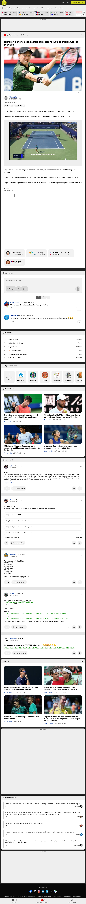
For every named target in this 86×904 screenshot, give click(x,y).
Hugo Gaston (17, 261)
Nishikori (21, 106)
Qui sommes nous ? (9, 896)
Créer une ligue (9, 378)
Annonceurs (19, 896)
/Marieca (13, 638)
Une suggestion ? (77, 896)
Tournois (36, 8)
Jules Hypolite (48, 451)
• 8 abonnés (21, 315)
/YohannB (13, 554)
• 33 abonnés (23, 302)
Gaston (7, 106)
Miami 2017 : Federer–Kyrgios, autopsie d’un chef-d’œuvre (21, 718)
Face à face (59, 8)
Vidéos (43, 8)
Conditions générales (29, 896)
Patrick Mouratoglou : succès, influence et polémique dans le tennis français (21, 689)
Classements (26, 8)
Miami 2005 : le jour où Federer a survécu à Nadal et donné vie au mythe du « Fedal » (61, 689)
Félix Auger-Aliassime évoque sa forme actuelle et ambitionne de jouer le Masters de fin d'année (22, 448)
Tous (81, 15)
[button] (68, 2)
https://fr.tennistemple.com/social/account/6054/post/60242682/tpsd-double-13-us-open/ (36, 618)
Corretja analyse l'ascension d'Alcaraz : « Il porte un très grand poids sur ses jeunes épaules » (21, 417)
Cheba (12, 594)
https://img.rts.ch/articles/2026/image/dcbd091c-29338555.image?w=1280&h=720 (39, 647)
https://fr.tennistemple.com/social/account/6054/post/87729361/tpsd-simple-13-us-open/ (35, 613)
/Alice (12, 500)
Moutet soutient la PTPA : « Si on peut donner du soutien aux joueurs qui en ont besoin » (62, 416)
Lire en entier (9, 483)
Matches (17, 8)
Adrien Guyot (48, 723)
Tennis (14, 902)
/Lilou (11, 466)
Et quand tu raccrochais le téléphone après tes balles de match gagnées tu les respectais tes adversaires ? (40, 832)
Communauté (71, 902)
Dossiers (50, 8)
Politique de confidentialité (44, 896)
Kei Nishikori (17, 252)
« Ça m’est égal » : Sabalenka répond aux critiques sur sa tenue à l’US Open (60, 447)
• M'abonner (31, 302)
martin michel (14, 302)
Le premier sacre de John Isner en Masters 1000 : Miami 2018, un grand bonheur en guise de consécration (62, 719)
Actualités (8, 8)
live (79, 12)
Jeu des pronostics (43, 902)
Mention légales (57, 896)
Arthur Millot (13, 97)
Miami (14, 106)
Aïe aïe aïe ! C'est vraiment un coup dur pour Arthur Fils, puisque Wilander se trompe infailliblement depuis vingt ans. (43, 803)
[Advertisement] (43, 25)
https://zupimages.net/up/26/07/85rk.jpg (18, 602)
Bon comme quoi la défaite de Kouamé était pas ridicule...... (24, 823)
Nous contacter (67, 896)
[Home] (2, 8)
